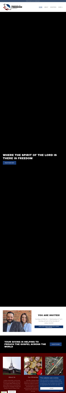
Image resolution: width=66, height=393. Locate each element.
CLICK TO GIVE (56, 344)
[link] (12, 7)
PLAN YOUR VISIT (9, 162)
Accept (51, 388)
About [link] (46, 7)
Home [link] (40, 7)
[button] (60, 7)
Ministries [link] (53, 7)
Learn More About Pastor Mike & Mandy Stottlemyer (49, 327)
